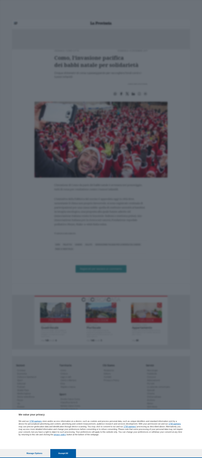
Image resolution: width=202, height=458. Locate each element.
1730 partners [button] (35, 421)
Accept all (63, 453)
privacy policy (60, 434)
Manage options (34, 453)
